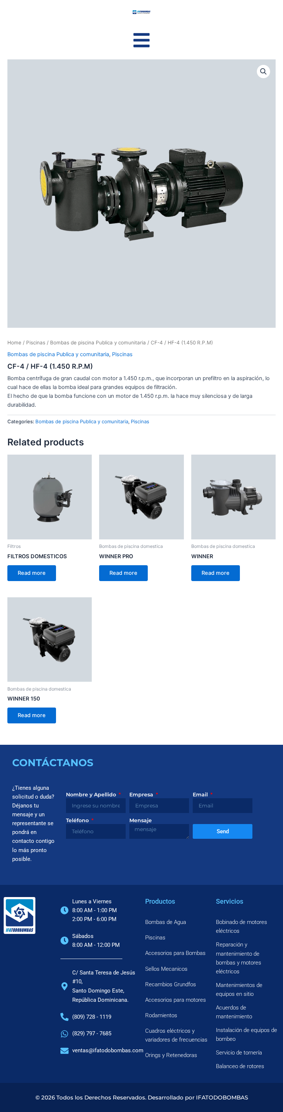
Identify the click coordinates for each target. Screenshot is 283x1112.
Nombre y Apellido (92, 794)
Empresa (142, 794)
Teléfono (78, 820)
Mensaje (140, 820)
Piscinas (35, 342)
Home (14, 342)
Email (201, 794)
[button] (263, 71)
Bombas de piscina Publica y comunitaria (98, 342)
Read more (32, 573)
